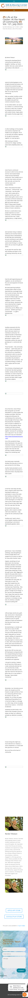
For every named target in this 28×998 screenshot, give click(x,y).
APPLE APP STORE (14, 910)
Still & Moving (8, 27)
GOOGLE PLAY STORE (14, 917)
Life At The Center (17, 28)
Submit (21, 970)
